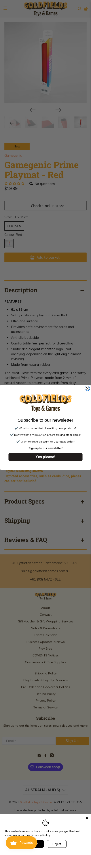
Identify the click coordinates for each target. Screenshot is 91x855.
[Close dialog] (87, 388)
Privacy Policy (41, 835)
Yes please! (45, 457)
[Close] (87, 818)
